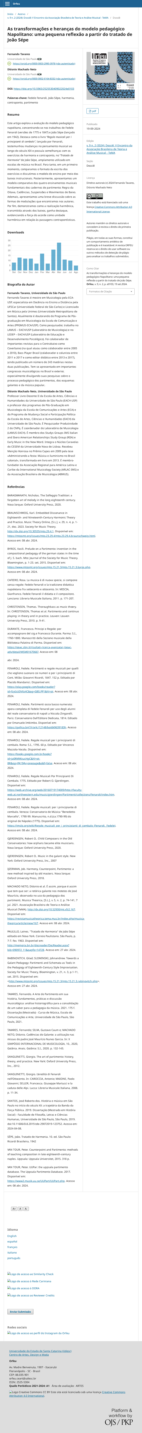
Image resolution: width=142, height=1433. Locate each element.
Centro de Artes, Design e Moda (29, 1354)
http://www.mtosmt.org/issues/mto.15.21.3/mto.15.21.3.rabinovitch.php (53, 981)
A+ (14, 1208)
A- (26, 1208)
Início (10, 14)
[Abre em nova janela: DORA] (23, 1288)
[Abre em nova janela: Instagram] (38, 1333)
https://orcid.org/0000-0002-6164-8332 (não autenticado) (44, 78)
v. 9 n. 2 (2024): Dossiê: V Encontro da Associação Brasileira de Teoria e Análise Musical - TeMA (57, 17)
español (12, 1241)
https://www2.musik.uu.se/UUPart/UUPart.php (36, 1181)
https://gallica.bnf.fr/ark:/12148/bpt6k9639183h (36, 727)
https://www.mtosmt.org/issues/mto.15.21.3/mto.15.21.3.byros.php (48, 567)
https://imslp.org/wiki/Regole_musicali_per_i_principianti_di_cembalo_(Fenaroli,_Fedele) (61, 825)
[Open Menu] (7, 3)
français (12, 1247)
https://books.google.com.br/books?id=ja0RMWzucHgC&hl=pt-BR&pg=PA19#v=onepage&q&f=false (29, 758)
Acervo (21, 14)
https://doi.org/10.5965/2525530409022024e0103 (44, 88)
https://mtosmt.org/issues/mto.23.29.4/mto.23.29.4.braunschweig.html (51, 536)
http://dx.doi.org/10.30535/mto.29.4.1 (30, 531)
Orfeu (16, 3)
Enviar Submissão (20, 1311)
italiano (12, 1252)
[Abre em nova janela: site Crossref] (30, 1274)
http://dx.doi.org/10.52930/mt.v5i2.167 (51, 909)
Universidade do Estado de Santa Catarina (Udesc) (40, 1351)
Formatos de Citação (100, 291)
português (13, 1258)
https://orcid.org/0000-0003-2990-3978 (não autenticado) (44, 63)
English (12, 1236)
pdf (94, 111)
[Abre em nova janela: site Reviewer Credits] (31, 1295)
